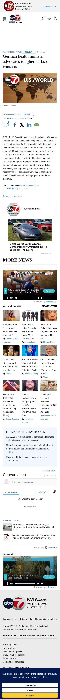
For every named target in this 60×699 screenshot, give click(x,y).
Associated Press (12, 114)
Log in (45, 471)
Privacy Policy (26, 619)
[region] (30, 510)
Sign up (52, 471)
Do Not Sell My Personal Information (20, 629)
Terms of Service (10, 619)
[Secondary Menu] (6, 18)
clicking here (12, 452)
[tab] (11, 492)
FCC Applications (38, 626)
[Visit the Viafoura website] (51, 547)
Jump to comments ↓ (12, 196)
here (16, 460)
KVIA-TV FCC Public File (15, 626)
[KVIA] (18, 19)
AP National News (31, 186)
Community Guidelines (46, 619)
